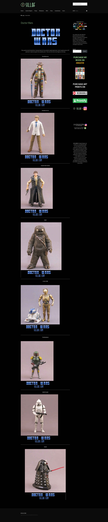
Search (74, 49)
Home (22, 10)
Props (35, 10)
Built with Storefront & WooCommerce (29, 514)
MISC (47, 10)
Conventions (57, 10)
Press (51, 10)
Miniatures (41, 10)
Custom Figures (29, 10)
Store (63, 10)
